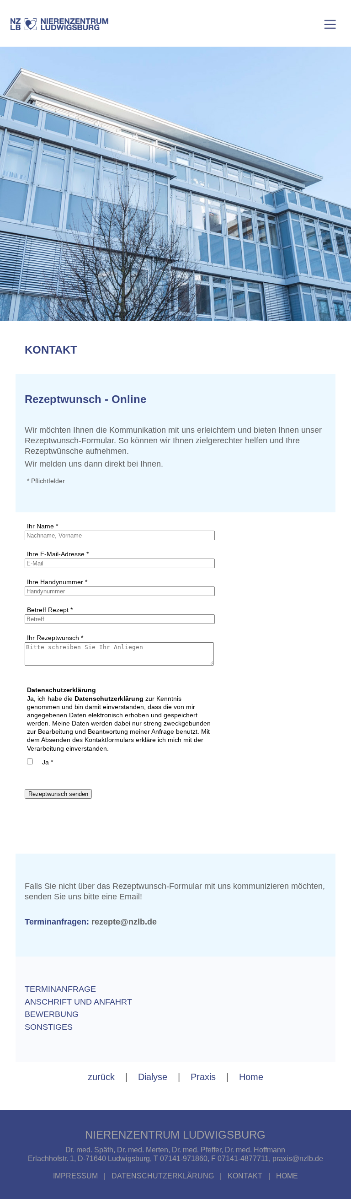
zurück (101, 1077)
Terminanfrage (60, 989)
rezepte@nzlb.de (124, 921)
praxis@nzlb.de (297, 1158)
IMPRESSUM (76, 1176)
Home (251, 1077)
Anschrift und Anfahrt (78, 1001)
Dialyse (152, 1077)
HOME (287, 1176)
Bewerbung (52, 1014)
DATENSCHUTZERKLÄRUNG (163, 1176)
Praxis (203, 1077)
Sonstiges (49, 1027)
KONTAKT (245, 1176)
